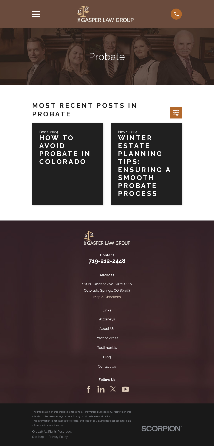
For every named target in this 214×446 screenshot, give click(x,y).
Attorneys (107, 319)
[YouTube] (125, 389)
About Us (107, 328)
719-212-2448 (107, 260)
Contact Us (107, 366)
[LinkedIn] (100, 389)
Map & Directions (107, 297)
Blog (107, 357)
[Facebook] (88, 389)
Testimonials (107, 347)
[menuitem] (38, 437)
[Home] (105, 14)
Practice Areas (107, 338)
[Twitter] (113, 389)
